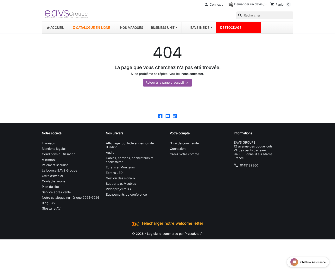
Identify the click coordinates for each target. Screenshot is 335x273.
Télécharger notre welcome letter (172, 223)
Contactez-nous (53, 181)
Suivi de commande (184, 143)
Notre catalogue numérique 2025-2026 (70, 197)
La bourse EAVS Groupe (59, 170)
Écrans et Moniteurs (120, 167)
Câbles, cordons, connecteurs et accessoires (129, 160)
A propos (48, 159)
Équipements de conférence (126, 194)
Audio (110, 152)
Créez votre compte (184, 154)
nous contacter (192, 74)
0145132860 (249, 165)
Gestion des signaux (120, 178)
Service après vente (56, 192)
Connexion (178, 149)
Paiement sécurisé (55, 165)
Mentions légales (54, 149)
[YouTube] (168, 116)
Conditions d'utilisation (58, 154)
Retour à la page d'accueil (167, 83)
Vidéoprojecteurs (118, 189)
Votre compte (180, 133)
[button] (215, 4)
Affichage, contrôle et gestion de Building (130, 145)
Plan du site (50, 187)
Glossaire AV (51, 208)
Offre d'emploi (52, 176)
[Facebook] (160, 116)
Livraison (48, 143)
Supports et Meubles (121, 183)
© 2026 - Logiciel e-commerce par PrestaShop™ (167, 234)
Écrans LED (114, 173)
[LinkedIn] (175, 116)
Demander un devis (250, 4)
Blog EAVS (49, 203)
